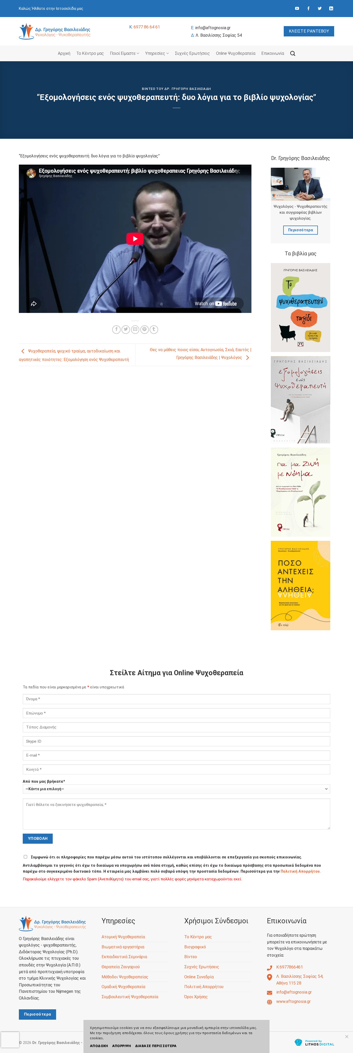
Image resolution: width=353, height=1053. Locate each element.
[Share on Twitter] (125, 329)
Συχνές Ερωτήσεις (192, 53)
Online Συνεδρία (199, 976)
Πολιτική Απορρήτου (204, 986)
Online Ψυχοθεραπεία (235, 53)
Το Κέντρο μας (90, 53)
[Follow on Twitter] (320, 8)
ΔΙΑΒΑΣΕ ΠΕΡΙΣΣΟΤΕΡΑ (156, 1046)
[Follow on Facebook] (308, 8)
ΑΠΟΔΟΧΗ (99, 1046)
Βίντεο (190, 956)
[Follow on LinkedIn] (331, 8)
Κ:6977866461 (289, 967)
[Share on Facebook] (116, 329)
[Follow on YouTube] (297, 8)
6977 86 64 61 (144, 27)
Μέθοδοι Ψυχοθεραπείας (125, 976)
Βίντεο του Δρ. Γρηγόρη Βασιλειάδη (176, 89)
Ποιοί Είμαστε (123, 53)
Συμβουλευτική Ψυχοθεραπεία (130, 996)
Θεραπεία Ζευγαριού (121, 966)
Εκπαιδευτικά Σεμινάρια (124, 956)
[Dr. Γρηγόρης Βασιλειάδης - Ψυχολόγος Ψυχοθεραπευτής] (54, 31)
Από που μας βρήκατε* (44, 781)
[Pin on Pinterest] (144, 329)
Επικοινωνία (273, 53)
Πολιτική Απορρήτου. (301, 871)
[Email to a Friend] (135, 329)
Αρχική (64, 53)
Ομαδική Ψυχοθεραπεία (123, 986)
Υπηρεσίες (155, 53)
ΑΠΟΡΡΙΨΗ (121, 1046)
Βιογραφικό (195, 946)
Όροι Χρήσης (196, 996)
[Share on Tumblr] (154, 329)
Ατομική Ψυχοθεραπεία (123, 936)
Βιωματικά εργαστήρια (123, 946)
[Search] (292, 53)
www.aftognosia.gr (293, 1001)
